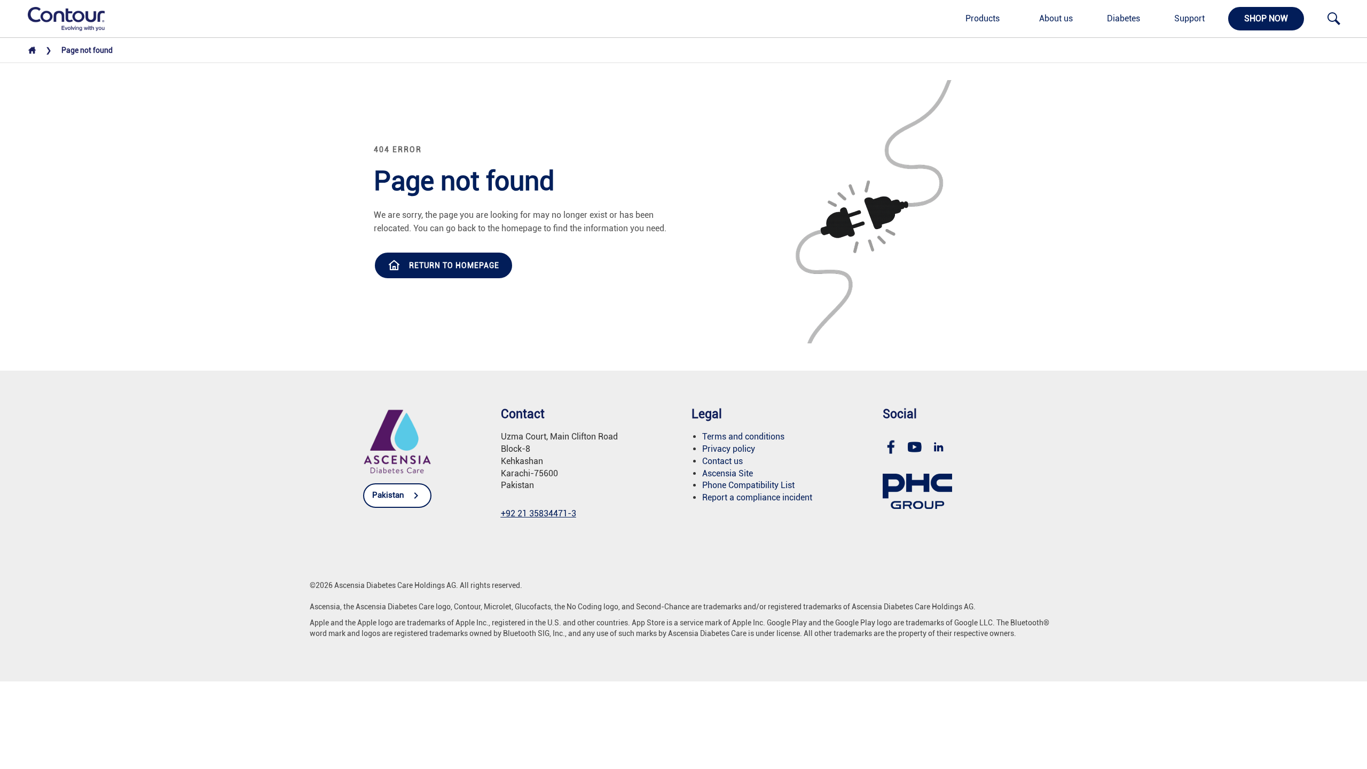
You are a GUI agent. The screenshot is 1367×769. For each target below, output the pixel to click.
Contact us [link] (722, 461)
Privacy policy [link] (728, 449)
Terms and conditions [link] (743, 436)
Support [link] (1189, 18)
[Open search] (1334, 18)
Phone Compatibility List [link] (748, 485)
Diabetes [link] (1123, 18)
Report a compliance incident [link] (757, 497)
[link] (60, 18)
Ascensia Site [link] (727, 473)
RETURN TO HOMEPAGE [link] (454, 265)
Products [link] (982, 18)
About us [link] (1056, 18)
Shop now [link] (1266, 18)
